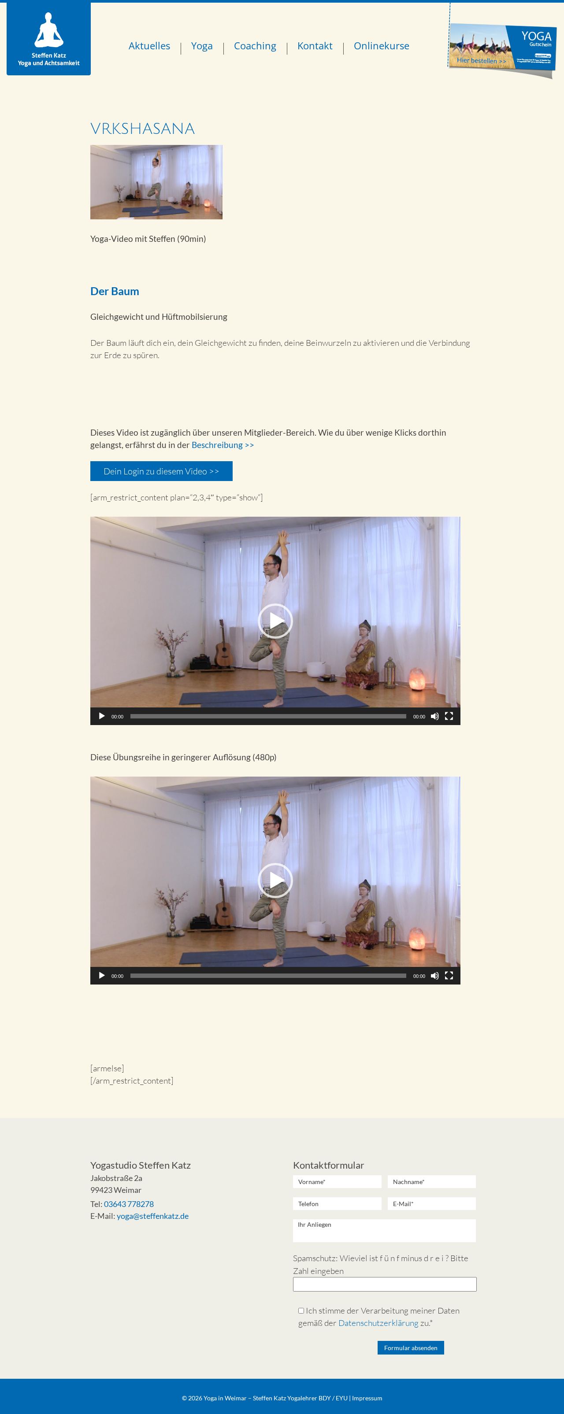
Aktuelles (149, 45)
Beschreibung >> (223, 445)
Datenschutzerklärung (378, 1323)
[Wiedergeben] (101, 716)
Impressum (367, 1398)
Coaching (255, 45)
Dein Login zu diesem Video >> (161, 471)
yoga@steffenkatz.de (153, 1216)
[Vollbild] (449, 716)
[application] (275, 621)
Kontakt (315, 45)
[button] (275, 621)
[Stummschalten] (434, 716)
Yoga (202, 45)
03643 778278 (129, 1204)
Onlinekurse (381, 45)
